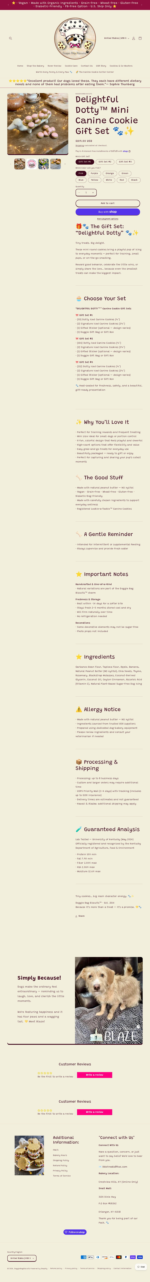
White (109, 180)
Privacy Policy (60, 1171)
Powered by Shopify (39, 1269)
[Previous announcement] (8, 5)
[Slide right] (65, 164)
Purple (94, 173)
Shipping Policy (61, 1161)
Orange (110, 173)
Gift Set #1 (85, 162)
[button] (10, 38)
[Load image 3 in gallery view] (43, 164)
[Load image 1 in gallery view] (20, 164)
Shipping (80, 146)
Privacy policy (71, 1268)
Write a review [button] (94, 1075)
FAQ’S (56, 1150)
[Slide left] (10, 164)
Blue (81, 180)
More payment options (107, 219)
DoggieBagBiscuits (22, 1269)
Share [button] (82, 916)
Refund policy (56, 1268)
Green (125, 173)
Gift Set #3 (125, 162)
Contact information (122, 1268)
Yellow (94, 180)
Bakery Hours (60, 1155)
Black (134, 180)
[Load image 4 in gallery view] (55, 164)
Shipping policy (104, 1268)
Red (122, 180)
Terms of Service (62, 1176)
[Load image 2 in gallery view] (31, 164)
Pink (81, 173)
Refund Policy (60, 1166)
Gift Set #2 (105, 162)
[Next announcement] (141, 5)
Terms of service (87, 1268)
